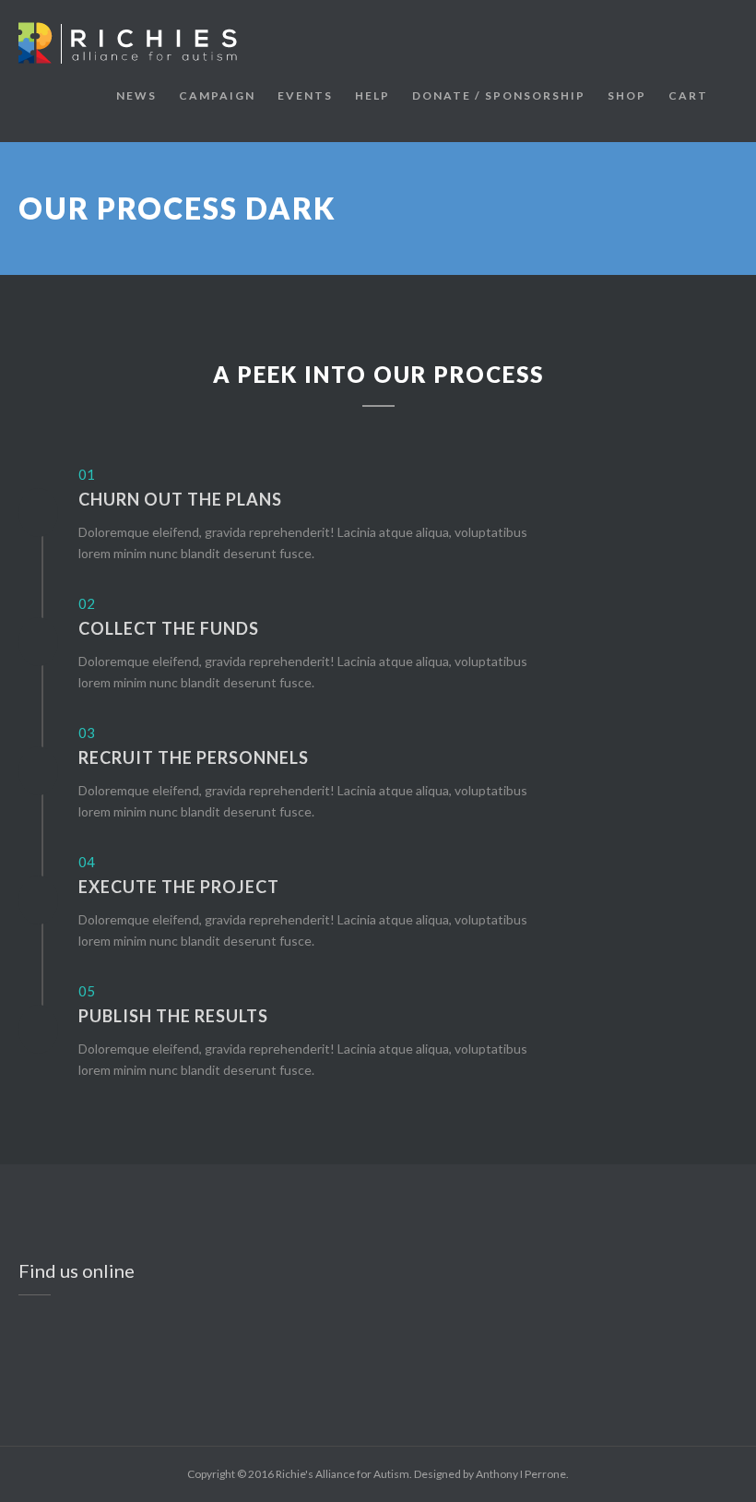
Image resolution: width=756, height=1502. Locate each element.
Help (372, 95)
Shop (627, 95)
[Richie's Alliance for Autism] (133, 43)
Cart (688, 95)
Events (305, 95)
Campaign (217, 95)
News (136, 95)
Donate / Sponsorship (498, 95)
